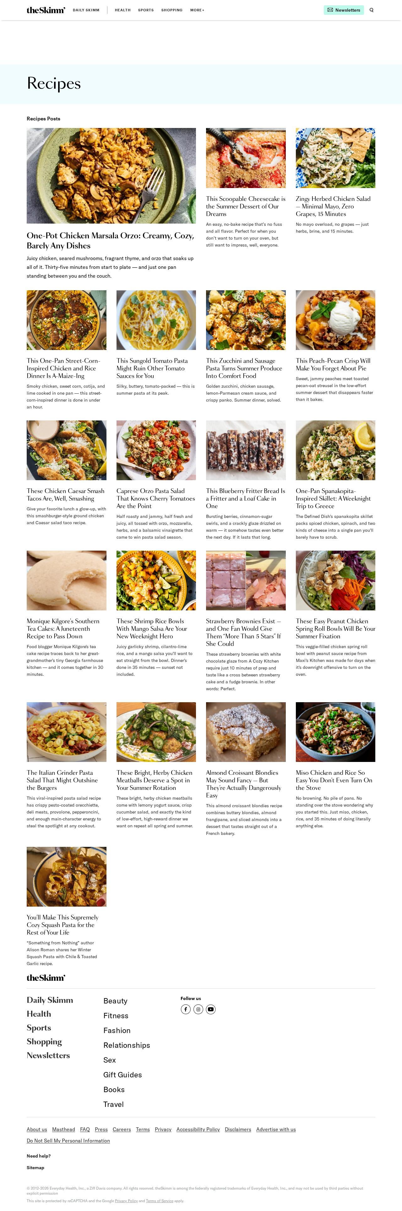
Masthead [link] (63, 1129)
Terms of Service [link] (159, 1200)
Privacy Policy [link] (126, 1200)
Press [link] (101, 1129)
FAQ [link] (85, 1129)
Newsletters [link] (48, 1056)
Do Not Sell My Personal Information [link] (68, 1140)
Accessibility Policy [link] (198, 1129)
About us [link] (37, 1129)
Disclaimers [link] (238, 1129)
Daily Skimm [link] (86, 10)
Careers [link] (122, 1129)
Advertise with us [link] (276, 1129)
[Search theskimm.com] (371, 10)
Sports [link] (146, 10)
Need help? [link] (39, 1155)
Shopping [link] (172, 10)
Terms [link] (143, 1129)
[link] (46, 10)
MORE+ (197, 10)
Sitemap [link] (35, 1167)
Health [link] (123, 10)
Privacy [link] (163, 1129)
